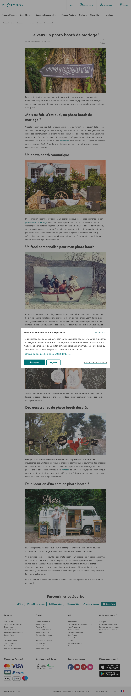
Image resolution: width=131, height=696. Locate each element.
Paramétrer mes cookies (95, 362)
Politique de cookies (33, 354)
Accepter (34, 362)
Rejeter (53, 362)
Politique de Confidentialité (57, 354)
